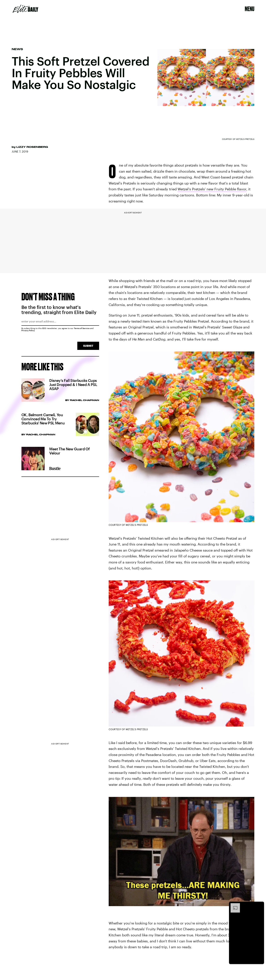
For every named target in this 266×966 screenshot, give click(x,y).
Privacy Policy (28, 330)
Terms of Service (82, 328)
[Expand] (233, 905)
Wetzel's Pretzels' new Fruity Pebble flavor (212, 189)
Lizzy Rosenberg (32, 146)
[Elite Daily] (25, 9)
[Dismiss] (260, 905)
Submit (88, 345)
